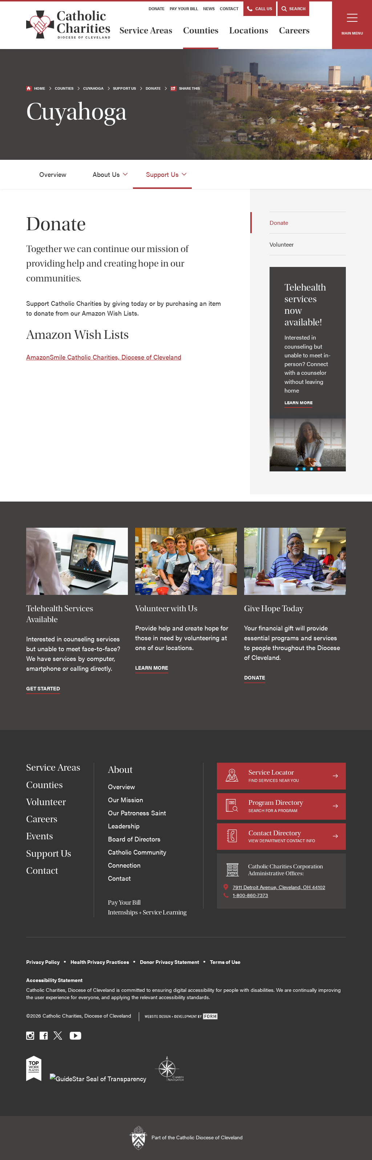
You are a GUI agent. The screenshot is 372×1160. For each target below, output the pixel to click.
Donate (157, 8)
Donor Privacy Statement (169, 961)
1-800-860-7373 (250, 895)
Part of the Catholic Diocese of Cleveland (196, 1137)
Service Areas (146, 30)
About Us (106, 174)
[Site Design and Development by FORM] (181, 1016)
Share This (189, 88)
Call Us (263, 8)
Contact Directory (281, 836)
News (209, 8)
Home (39, 88)
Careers (294, 30)
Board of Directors (134, 838)
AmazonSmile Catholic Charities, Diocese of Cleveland (103, 356)
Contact (229, 8)
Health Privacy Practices (99, 961)
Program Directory (275, 805)
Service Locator (273, 775)
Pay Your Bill (184, 8)
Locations (248, 30)
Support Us (124, 88)
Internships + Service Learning (147, 912)
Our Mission (125, 799)
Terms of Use (225, 961)
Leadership (124, 825)
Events (39, 836)
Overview (52, 174)
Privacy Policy (43, 961)
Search (297, 8)
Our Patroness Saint (137, 812)
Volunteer (282, 244)
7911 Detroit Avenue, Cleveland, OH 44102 (279, 887)
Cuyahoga (93, 88)
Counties (200, 30)
